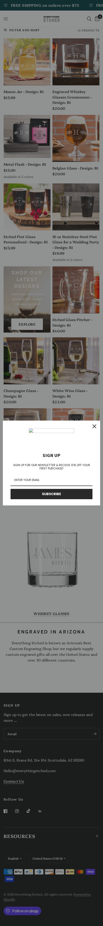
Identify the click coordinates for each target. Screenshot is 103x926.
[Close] (94, 426)
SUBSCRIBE (51, 494)
